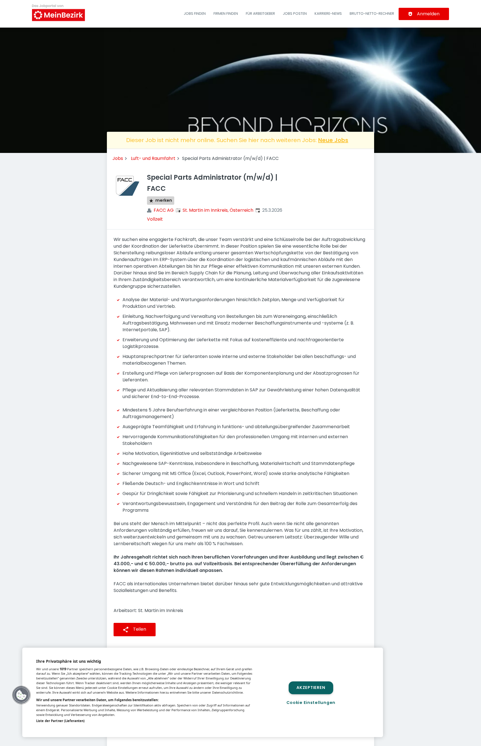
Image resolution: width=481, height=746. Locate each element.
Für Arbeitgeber (260, 13)
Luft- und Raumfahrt (153, 158)
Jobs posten (295, 13)
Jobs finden (195, 13)
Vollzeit (155, 219)
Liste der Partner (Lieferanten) (60, 721)
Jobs (117, 158)
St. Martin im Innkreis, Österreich (218, 210)
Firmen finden (225, 13)
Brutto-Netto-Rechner (372, 13)
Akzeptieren (310, 688)
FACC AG (164, 210)
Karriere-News (328, 13)
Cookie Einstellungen (310, 702)
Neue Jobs (333, 140)
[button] (21, 695)
